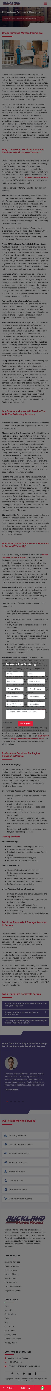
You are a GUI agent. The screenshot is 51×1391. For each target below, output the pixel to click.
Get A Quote (8, 1388)
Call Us (23, 1388)
